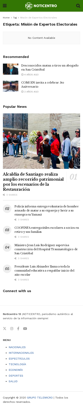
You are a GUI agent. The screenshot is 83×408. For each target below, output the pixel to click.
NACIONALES (17, 347)
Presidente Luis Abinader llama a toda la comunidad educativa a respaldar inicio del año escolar (44, 270)
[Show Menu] (5, 6)
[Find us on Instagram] (11, 328)
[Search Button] (78, 6)
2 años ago (31, 91)
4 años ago (31, 74)
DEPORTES (16, 375)
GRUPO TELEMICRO (40, 397)
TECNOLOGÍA (17, 364)
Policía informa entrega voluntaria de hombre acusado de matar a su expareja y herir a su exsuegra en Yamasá (46, 210)
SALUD (13, 381)
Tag (15, 17)
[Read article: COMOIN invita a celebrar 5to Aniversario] (10, 86)
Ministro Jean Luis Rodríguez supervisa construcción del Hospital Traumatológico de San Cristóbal (46, 249)
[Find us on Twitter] (4, 328)
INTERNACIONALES (21, 352)
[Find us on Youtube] (25, 328)
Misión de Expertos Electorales (38, 17)
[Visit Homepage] (41, 6)
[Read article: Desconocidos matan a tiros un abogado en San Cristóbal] (10, 69)
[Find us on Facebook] (18, 328)
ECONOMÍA (16, 369)
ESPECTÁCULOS (19, 358)
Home (6, 17)
